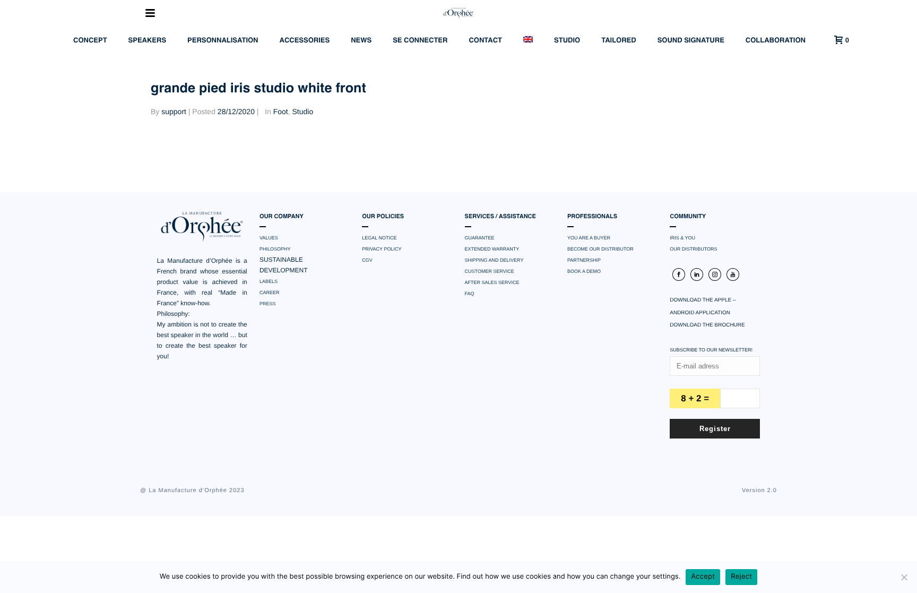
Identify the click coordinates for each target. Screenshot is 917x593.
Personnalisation (222, 40)
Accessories (305, 40)
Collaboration (776, 40)
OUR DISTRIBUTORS (693, 249)
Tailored (618, 40)
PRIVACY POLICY (381, 249)
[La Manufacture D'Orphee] (458, 13)
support (173, 111)
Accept (703, 576)
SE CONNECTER (420, 40)
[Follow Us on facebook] (678, 274)
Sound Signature (691, 40)
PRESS (267, 303)
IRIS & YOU (682, 237)
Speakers (147, 40)
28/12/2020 (236, 111)
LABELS (268, 281)
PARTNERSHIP (584, 260)
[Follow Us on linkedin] (696, 274)
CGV (367, 260)
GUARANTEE (480, 237)
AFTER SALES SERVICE (492, 282)
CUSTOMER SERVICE (489, 271)
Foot (280, 111)
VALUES (268, 237)
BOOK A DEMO (584, 271)
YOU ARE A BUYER (588, 237)
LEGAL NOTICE (379, 237)
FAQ (469, 293)
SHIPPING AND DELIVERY (494, 260)
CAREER (269, 292)
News (361, 40)
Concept (90, 40)
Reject (741, 576)
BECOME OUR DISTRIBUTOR (600, 249)
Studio (567, 40)
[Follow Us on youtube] (732, 274)
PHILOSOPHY (275, 249)
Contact (485, 40)
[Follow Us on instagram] (714, 274)
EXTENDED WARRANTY (492, 249)
